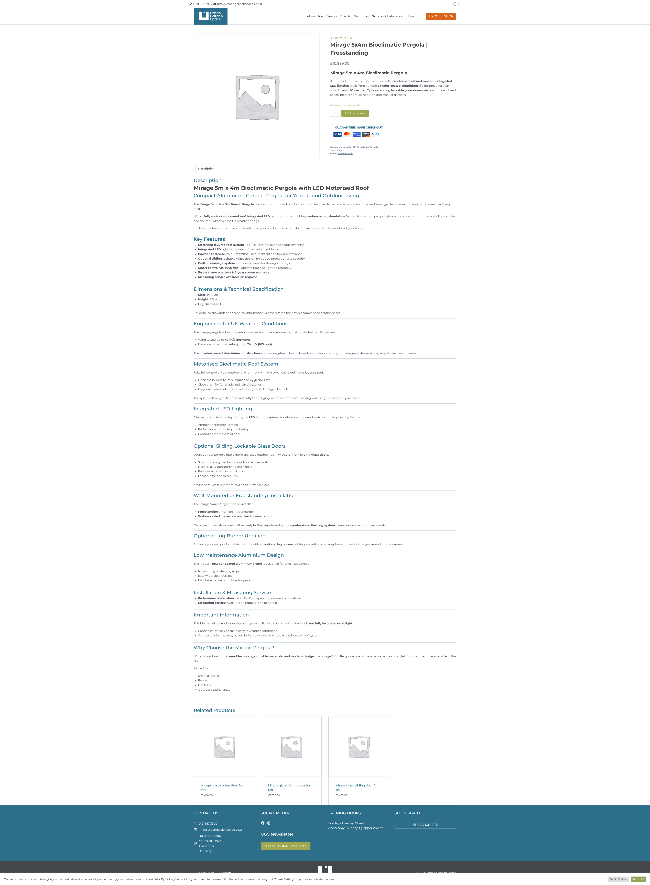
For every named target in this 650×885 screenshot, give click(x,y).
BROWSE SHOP (441, 16)
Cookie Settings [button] (618, 879)
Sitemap (225, 873)
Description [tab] (206, 168)
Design (332, 16)
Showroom (414, 16)
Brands (345, 16)
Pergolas (374, 147)
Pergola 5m (341, 38)
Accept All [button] (638, 879)
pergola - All (349, 147)
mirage (338, 150)
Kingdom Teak (345, 153)
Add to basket (355, 113)
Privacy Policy (205, 873)
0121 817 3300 (208, 823)
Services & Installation (387, 16)
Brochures (361, 16)
